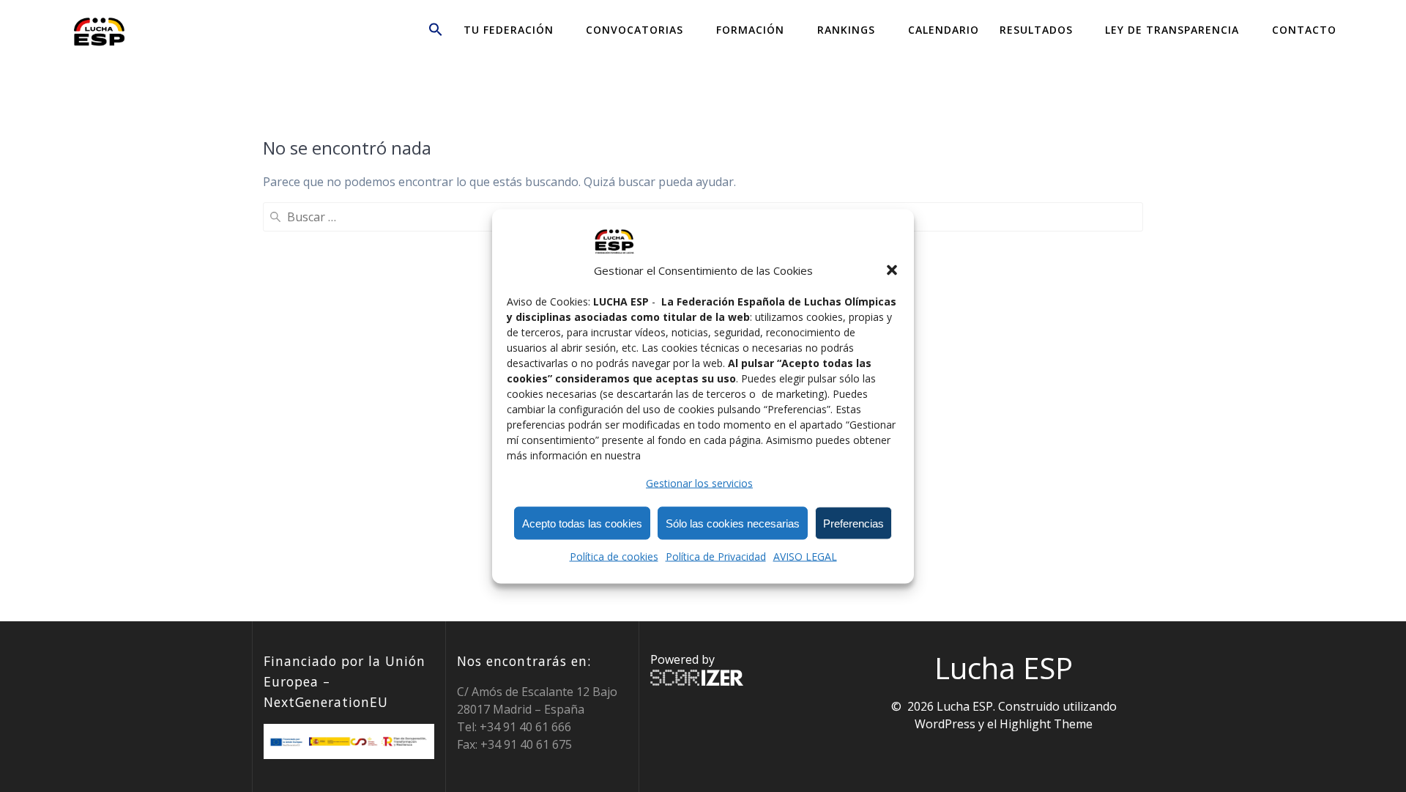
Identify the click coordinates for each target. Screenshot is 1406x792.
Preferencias (853, 523)
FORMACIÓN (750, 30)
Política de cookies (614, 556)
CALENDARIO (943, 30)
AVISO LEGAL (805, 556)
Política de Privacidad (716, 556)
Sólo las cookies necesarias (733, 523)
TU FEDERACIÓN (509, 30)
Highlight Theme (1046, 724)
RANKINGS (846, 30)
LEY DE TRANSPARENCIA (1172, 30)
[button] (892, 269)
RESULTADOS (1036, 30)
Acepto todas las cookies (582, 523)
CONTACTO (1304, 30)
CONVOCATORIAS (634, 30)
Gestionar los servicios (699, 482)
